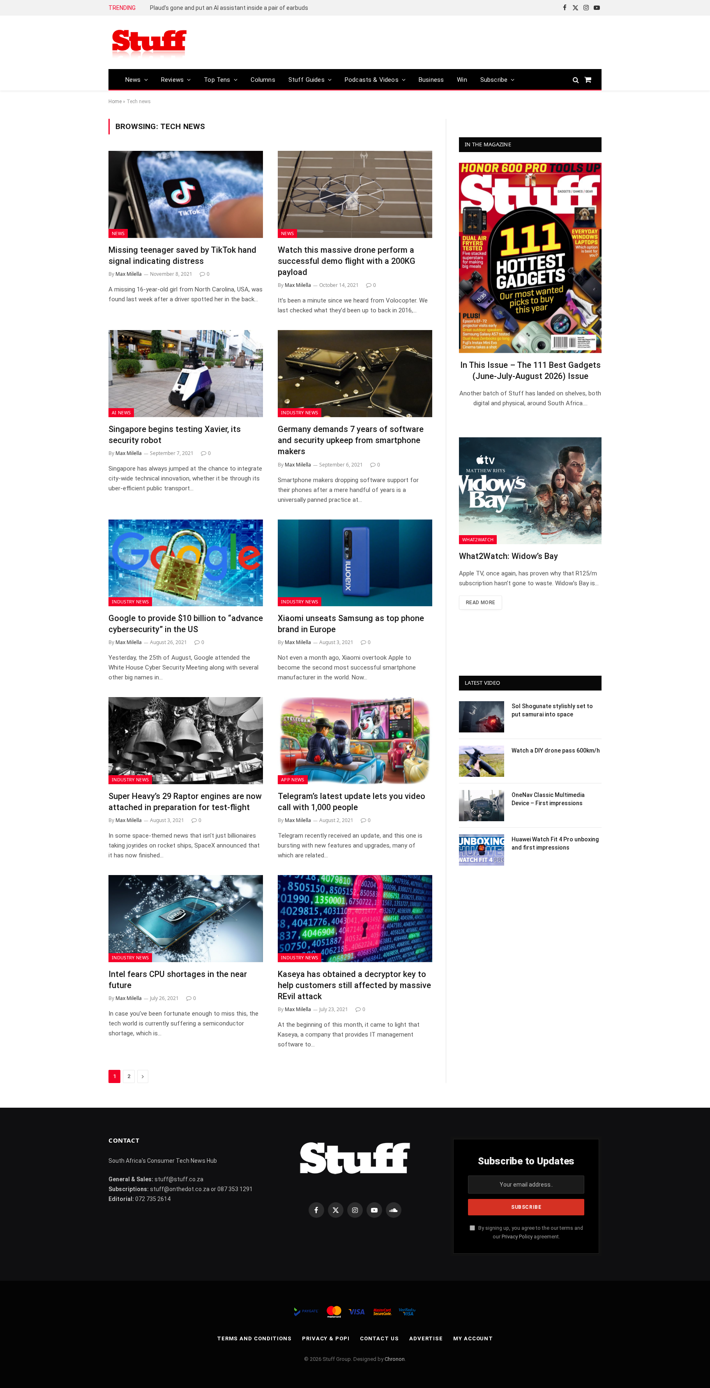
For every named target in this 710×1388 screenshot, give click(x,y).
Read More (480, 602)
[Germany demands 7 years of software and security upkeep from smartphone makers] (355, 373)
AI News (121, 412)
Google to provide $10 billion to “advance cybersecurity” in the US (185, 623)
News (133, 79)
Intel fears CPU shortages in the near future (177, 979)
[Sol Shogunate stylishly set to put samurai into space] (481, 716)
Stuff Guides (306, 79)
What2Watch (477, 539)
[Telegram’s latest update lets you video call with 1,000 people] (355, 740)
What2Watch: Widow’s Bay (508, 556)
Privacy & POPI (326, 1338)
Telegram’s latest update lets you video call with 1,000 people (351, 801)
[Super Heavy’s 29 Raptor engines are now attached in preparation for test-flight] (185, 740)
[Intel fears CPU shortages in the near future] (185, 918)
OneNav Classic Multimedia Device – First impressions (548, 799)
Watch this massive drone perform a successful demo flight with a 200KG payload (346, 261)
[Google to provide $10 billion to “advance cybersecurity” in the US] (185, 563)
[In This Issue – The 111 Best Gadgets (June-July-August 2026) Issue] (530, 258)
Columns (263, 79)
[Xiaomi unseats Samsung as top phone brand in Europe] (355, 563)
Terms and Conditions (254, 1338)
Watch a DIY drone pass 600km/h (556, 750)
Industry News (299, 412)
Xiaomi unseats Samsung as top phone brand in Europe (351, 623)
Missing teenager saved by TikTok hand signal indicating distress (182, 255)
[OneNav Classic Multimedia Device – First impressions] (481, 805)
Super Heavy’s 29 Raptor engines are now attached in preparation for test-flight (185, 801)
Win (462, 79)
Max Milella (128, 273)
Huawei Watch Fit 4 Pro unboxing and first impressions (555, 843)
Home (115, 101)
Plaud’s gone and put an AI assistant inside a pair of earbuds (229, 8)
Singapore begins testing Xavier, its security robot (174, 434)
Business (431, 79)
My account (473, 1338)
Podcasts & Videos (372, 79)
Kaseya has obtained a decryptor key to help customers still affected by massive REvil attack (354, 985)
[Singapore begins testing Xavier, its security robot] (185, 373)
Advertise (426, 1338)
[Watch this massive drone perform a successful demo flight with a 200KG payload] (355, 194)
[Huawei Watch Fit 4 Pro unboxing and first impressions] (481, 850)
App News (292, 779)
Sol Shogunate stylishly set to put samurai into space (552, 710)
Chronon (395, 1359)
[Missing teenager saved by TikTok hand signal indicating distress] (185, 194)
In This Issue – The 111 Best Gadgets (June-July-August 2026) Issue (530, 370)
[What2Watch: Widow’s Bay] (530, 490)
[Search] (576, 79)
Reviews (172, 79)
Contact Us (379, 1338)
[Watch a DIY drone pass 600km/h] (481, 761)
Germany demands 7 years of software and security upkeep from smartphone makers (351, 440)
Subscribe (494, 79)
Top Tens (217, 79)
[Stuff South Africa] (149, 42)
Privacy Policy (517, 1236)
